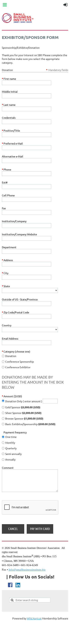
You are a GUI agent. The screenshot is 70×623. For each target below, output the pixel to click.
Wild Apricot (34, 618)
